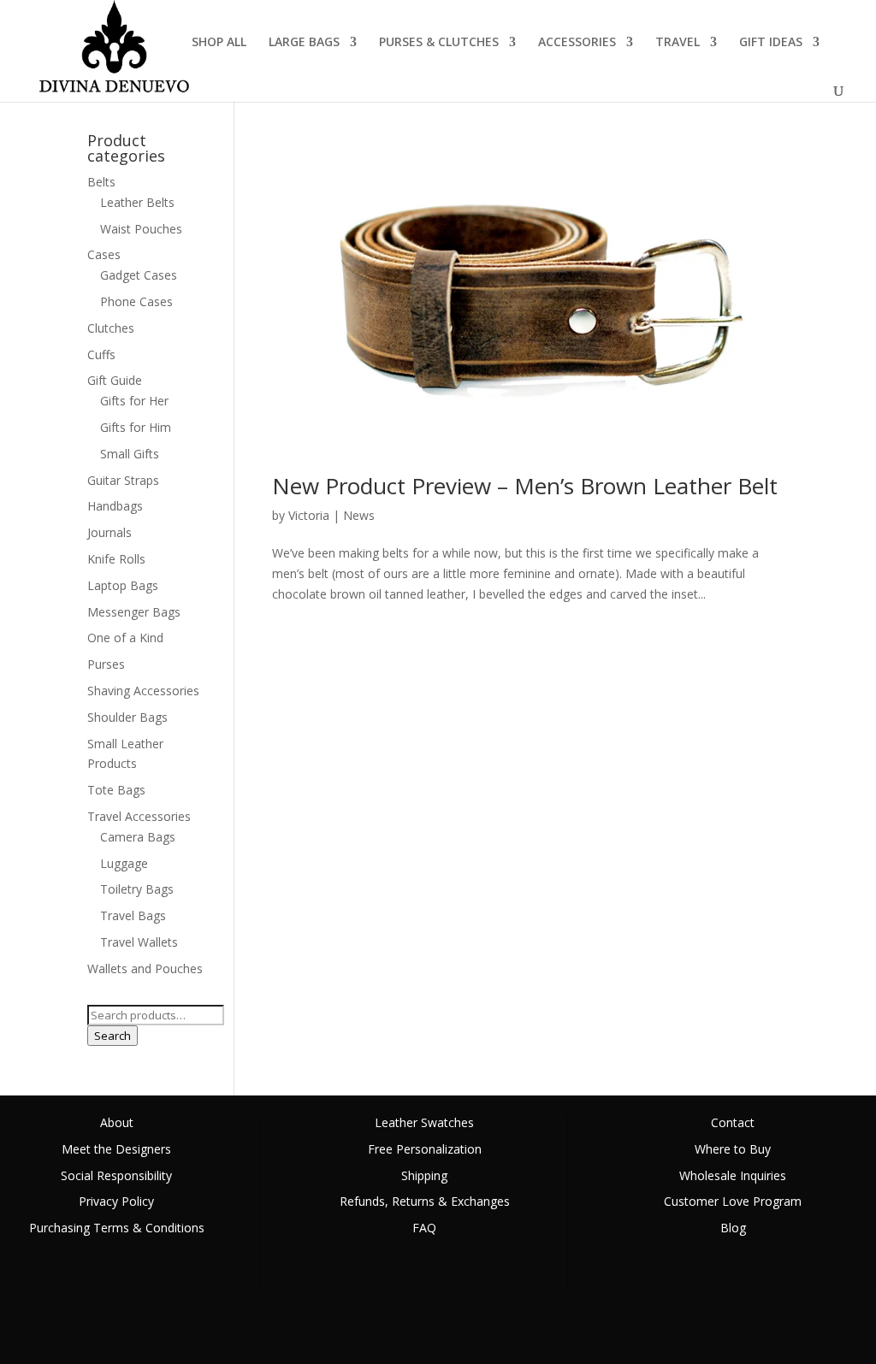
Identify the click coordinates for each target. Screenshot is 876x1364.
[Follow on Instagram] (862, 1325)
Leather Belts (137, 202)
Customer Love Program (733, 1201)
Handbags (115, 506)
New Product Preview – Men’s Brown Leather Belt (525, 485)
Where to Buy (733, 1149)
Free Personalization (425, 1149)
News (359, 515)
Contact (733, 1122)
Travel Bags (133, 915)
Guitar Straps (123, 480)
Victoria (308, 515)
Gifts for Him (135, 427)
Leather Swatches (424, 1122)
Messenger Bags (134, 612)
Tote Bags (116, 790)
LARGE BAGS (304, 43)
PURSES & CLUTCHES (439, 43)
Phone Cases (136, 301)
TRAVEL (677, 43)
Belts (101, 182)
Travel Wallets (139, 942)
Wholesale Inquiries (732, 1175)
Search (112, 1035)
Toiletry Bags (137, 889)
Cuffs (101, 354)
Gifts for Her (134, 401)
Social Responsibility (116, 1175)
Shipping (424, 1175)
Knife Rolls (116, 559)
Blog (733, 1227)
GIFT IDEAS (770, 43)
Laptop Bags (122, 585)
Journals (109, 532)
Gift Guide (114, 380)
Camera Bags (137, 837)
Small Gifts (129, 454)
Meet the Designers (116, 1149)
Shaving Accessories (143, 690)
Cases (104, 254)
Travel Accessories (139, 816)
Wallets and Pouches (145, 968)
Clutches (110, 328)
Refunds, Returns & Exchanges (425, 1201)
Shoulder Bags (127, 717)
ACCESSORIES (577, 43)
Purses (106, 664)
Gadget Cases (138, 275)
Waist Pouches (141, 229)
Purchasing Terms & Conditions (116, 1227)
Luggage (124, 863)
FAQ (424, 1227)
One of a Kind (125, 637)
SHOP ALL (219, 43)
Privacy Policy (116, 1201)
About (116, 1122)
